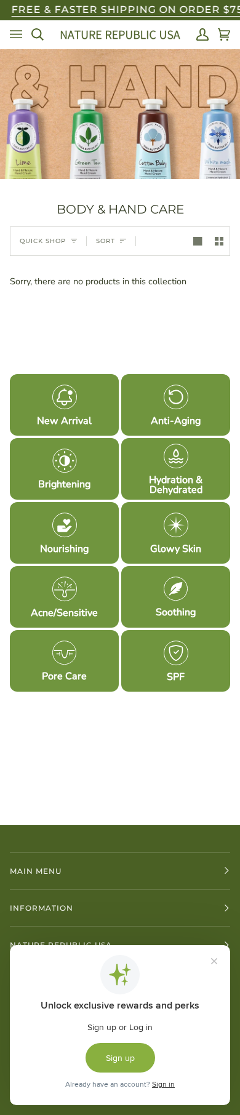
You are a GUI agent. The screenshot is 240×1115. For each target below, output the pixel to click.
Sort (105, 241)
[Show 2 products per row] (219, 241)
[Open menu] (16, 34)
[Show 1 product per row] (197, 241)
